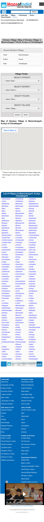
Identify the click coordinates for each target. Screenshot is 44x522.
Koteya (18, 298)
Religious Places (6, 451)
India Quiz (24, 454)
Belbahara (5, 221)
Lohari (18, 303)
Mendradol (19, 313)
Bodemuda (33, 230)
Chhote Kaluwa (7, 240)
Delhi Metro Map (26, 394)
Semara (18, 356)
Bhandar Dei (20, 223)
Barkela (18, 218)
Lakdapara (19, 301)
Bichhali (18, 228)
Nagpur (31, 320)
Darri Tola (32, 250)
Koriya (32, 15)
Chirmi (4, 245)
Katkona (5, 288)
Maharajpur (19, 308)
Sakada (18, 349)
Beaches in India (6, 457)
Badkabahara (33, 204)
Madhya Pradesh (6, 426)
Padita (18, 327)
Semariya (32, 356)
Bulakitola (32, 233)
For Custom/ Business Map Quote (12, 20)
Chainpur (19, 235)
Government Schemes (29, 457)
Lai (3, 301)
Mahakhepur (6, 308)
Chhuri (31, 240)
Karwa (18, 286)
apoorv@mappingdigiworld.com (12, 23)
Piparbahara (6, 337)
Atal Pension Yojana (28, 469)
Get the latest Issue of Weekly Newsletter (22, 505)
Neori (17, 325)
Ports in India (25, 404)
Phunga (31, 335)
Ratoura (18, 344)
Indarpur (18, 276)
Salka (18, 351)
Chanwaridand (34, 235)
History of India (6, 388)
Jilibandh (32, 279)
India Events (25, 447)
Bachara (32, 201)
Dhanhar (32, 252)
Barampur (5, 216)
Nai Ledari (5, 322)
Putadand (32, 339)
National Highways (27, 385)
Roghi (31, 344)
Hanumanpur (20, 274)
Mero (31, 313)
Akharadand (6, 199)
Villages (13, 15)
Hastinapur (6, 276)
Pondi (4, 339)
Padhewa (5, 327)
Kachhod (5, 281)
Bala (3, 211)
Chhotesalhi (20, 240)
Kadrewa (32, 281)
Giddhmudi (6, 271)
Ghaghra (5, 269)
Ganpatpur (5, 267)
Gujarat (3, 413)
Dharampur (19, 254)
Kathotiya (32, 286)
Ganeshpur (19, 264)
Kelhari (31, 288)
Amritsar (24, 432)
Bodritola (5, 233)
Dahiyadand (6, 250)
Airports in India (26, 401)
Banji (31, 213)
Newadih (32, 325)
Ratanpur (32, 342)
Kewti (17, 291)
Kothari (31, 298)
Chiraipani (32, 242)
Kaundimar (19, 288)
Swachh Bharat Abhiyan (29, 472)
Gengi (31, 267)
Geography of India (7, 385)
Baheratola (19, 206)
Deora (4, 252)
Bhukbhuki (5, 228)
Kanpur (23, 429)
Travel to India (6, 436)
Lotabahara (33, 303)
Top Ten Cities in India (28, 410)
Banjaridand (20, 213)
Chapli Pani (6, 238)
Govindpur (32, 271)
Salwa (31, 351)
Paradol (18, 330)
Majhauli (32, 308)
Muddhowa (33, 315)
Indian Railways (26, 388)
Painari (4, 330)
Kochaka (19, 296)
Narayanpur (20, 322)
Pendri (18, 335)
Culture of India (6, 394)
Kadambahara (20, 281)
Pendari (4, 335)
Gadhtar (32, 262)
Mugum (4, 318)
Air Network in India (27, 397)
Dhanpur (5, 254)
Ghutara (32, 269)
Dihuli (31, 257)
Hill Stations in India (7, 454)
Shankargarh (33, 359)
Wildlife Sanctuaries (7, 460)
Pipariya (18, 337)
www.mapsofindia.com (22, 512)
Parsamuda (6, 332)
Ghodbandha (20, 269)
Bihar (3, 432)
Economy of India (7, 391)
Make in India (25, 463)
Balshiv (18, 211)
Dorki (17, 259)
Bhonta (18, 225)
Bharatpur (32, 223)
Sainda (31, 347)
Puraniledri (19, 339)
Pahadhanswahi (34, 327)
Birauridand (20, 230)
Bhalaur (4, 223)
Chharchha (33, 238)
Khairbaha (5, 293)
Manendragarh (6, 17)
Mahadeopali (20, 305)
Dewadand (19, 252)
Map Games (25, 451)
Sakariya (32, 349)
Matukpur (32, 310)
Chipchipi (19, 242)
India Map (4, 15)
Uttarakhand (5, 429)
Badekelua (5, 204)
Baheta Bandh (34, 206)
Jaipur (23, 422)
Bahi (3, 208)
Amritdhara (19, 201)
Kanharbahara (20, 284)
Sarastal (5, 354)
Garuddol (19, 267)
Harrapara (32, 274)
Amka (4, 201)
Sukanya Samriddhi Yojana (30, 466)
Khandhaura (20, 293)
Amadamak (19, 199)
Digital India (25, 460)
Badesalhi (19, 204)
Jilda (17, 279)
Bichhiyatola (33, 228)
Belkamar (32, 221)
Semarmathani (7, 359)
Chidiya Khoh (6, 242)
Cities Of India (26, 407)
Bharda (4, 225)
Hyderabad (25, 416)
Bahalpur (5, 206)
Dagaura (32, 247)
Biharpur (5, 230)
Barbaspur (19, 216)
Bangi (4, 213)
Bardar (31, 216)
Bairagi (31, 208)
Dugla (18, 262)
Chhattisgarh (22, 15)
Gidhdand (19, 271)
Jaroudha (5, 279)
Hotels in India (6, 438)
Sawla (4, 356)
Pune (23, 419)
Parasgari (32, 330)
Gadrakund (6, 264)
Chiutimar (32, 245)
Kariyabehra (6, 286)
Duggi (4, 262)
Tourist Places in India (8, 441)
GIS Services (25, 441)
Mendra (4, 313)
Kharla (31, 293)
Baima (18, 208)
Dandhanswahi (21, 250)
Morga (4, 315)
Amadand (32, 199)
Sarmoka (19, 354)
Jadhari (31, 276)
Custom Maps (25, 438)
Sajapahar (5, 349)
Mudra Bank (25, 479)
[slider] (24, 499)
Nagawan (19, 320)
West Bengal (5, 422)
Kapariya (32, 284)
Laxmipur (5, 303)
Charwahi (19, 238)
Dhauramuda (33, 254)
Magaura (5, 305)
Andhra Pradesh (6, 410)
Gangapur (32, 264)
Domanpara (6, 259)
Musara (4, 320)
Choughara (19, 247)
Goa (2, 416)
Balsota (31, 211)
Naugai (31, 322)
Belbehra (19, 221)
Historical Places (6, 444)
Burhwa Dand (6, 235)
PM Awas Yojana (26, 476)
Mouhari (18, 315)
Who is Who (5, 397)
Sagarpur (19, 347)
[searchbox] (20, 11)
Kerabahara (6, 291)
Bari (3, 218)
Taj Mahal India (6, 447)
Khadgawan (33, 291)
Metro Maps (25, 391)
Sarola (31, 354)
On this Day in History (28, 444)
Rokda (4, 347)
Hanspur (5, 274)
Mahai (31, 305)
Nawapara (5, 325)
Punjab (3, 419)
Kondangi (5, 298)
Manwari (19, 310)
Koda (31, 296)
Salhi (4, 351)
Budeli (18, 233)
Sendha (18, 359)
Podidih (31, 337)
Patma (31, 332)
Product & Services (28, 436)
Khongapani (6, 296)
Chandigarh (25, 426)
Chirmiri (18, 245)
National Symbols (7, 404)
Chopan (5, 247)
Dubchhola (33, 259)
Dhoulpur (5, 257)
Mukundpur (33, 318)
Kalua (4, 284)
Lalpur (31, 301)
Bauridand (32, 218)
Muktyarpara (20, 318)
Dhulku (18, 257)
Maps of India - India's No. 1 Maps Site (3, 5)
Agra (22, 413)
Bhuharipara (33, 225)
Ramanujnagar (21, 342)
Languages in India (7, 401)
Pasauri (18, 332)
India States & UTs (7, 407)
